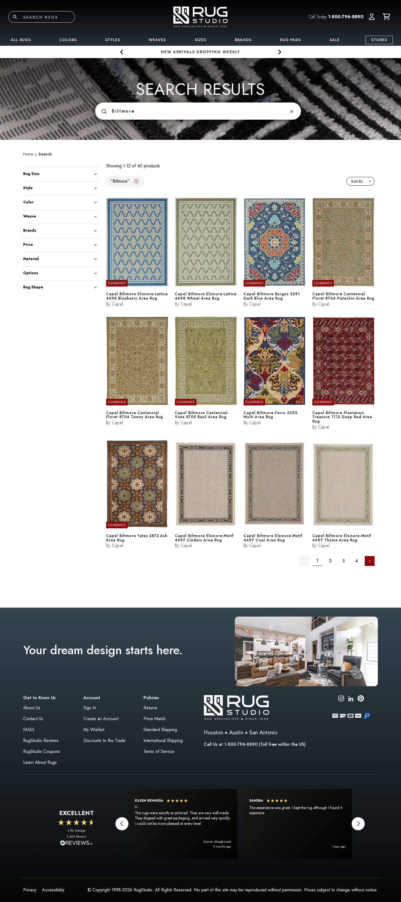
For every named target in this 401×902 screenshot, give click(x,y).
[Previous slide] (122, 52)
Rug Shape (33, 286)
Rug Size (31, 173)
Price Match (154, 719)
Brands (243, 40)
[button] (371, 17)
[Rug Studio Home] (200, 16)
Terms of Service (158, 751)
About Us (31, 708)
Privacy (29, 890)
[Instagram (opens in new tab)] (341, 699)
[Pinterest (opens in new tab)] (361, 699)
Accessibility (53, 890)
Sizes (200, 40)
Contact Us (33, 719)
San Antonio (263, 733)
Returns (150, 708)
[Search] (14, 16)
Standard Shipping (160, 729)
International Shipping (163, 740)
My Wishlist (93, 729)
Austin (236, 733)
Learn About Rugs (40, 762)
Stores (379, 40)
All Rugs (21, 40)
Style (28, 187)
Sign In (89, 708)
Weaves (157, 40)
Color (28, 201)
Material (31, 258)
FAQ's (28, 729)
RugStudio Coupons (41, 751)
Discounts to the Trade (104, 740)
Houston (213, 733)
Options (30, 272)
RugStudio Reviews (41, 740)
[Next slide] (279, 52)
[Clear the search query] (292, 110)
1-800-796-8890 (345, 17)
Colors (68, 40)
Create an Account (100, 719)
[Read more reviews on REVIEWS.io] (76, 843)
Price (28, 244)
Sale (335, 40)
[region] (240, 823)
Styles (112, 40)
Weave (29, 215)
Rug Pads (290, 40)
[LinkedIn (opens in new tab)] (350, 698)
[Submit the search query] (104, 111)
